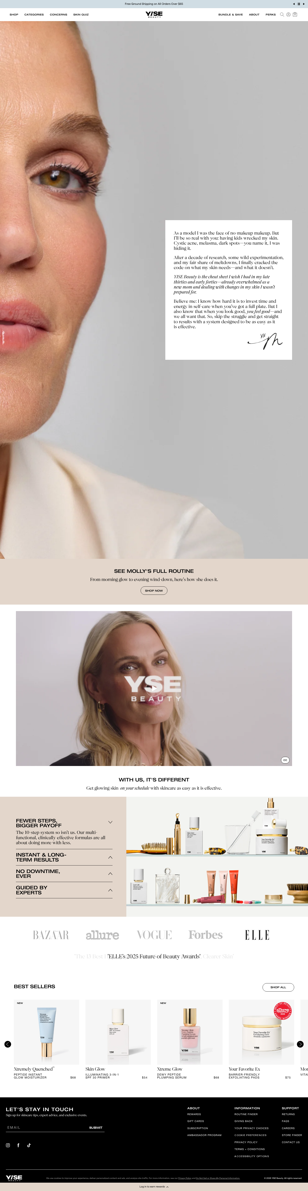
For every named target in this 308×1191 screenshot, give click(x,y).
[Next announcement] (303, 3)
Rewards (194, 1115)
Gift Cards (195, 1122)
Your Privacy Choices (251, 1129)
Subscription (197, 1129)
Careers (288, 1129)
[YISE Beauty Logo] (14, 1178)
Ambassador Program (204, 1136)
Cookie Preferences (250, 1135)
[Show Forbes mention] (205, 935)
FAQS (285, 1122)
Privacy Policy (246, 1143)
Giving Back (243, 1122)
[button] (154, 1187)
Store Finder (292, 1136)
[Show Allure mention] (102, 935)
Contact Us (291, 1143)
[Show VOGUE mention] (154, 935)
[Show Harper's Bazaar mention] (51, 935)
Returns (288, 1115)
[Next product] (300, 1044)
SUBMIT (95, 1127)
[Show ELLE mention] (257, 935)
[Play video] (154, 688)
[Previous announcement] (293, 3)
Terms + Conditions (249, 1150)
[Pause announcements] (298, 3)
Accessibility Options (251, 1156)
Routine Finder (246, 1115)
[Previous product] (8, 1044)
